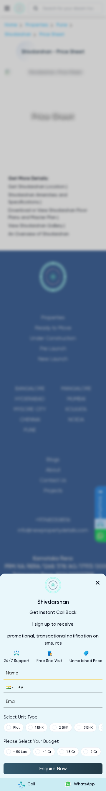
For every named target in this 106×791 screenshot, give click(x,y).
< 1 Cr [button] (46, 752)
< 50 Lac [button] (20, 752)
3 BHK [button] (88, 727)
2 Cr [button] (93, 752)
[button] (9, 687)
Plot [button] (16, 727)
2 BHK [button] (63, 727)
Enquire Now (53, 768)
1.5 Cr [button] (71, 752)
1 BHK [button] (39, 727)
